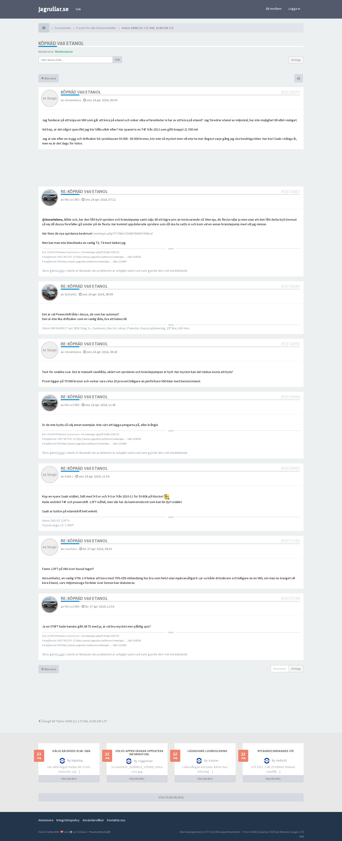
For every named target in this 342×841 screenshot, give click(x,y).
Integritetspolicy (68, 820)
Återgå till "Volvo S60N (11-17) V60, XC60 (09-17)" (74, 721)
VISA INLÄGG (69, 778)
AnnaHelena (73, 100)
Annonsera (45, 820)
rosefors (71, 549)
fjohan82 (71, 294)
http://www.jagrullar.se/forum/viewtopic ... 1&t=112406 (93, 261)
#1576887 (290, 191)
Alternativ (279, 668)
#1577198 (290, 598)
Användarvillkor (93, 820)
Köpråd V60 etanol (61, 43)
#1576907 (290, 468)
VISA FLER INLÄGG (171, 797)
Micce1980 (72, 199)
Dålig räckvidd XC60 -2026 (71, 751)
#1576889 (290, 286)
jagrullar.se (53, 9)
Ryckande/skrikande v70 (275, 751)
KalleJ (69, 476)
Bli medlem (274, 9)
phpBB (106, 832)
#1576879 (290, 92)
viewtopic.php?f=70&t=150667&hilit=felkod (123, 233)
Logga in (294, 9)
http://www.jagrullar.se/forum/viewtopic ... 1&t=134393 (108, 257)
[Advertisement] (174, 699)
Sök (78, 9)
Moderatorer (64, 51)
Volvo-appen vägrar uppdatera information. (139, 752)
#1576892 (290, 343)
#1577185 (290, 540)
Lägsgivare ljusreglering (207, 751)
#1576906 (290, 396)
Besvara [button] (50, 78)
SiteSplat (81, 832)
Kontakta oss (116, 820)
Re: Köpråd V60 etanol (84, 191)
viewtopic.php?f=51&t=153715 (101, 252)
